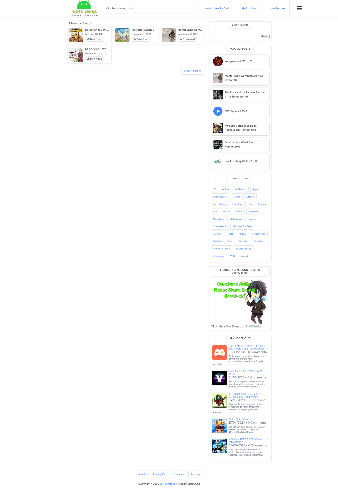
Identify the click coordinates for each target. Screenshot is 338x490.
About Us (143, 474)
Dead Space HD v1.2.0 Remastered (239, 144)
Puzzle (242, 233)
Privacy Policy (161, 474)
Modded (253, 211)
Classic (250, 196)
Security (243, 241)
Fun (250, 204)
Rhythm (217, 241)
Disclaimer (180, 474)
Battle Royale (220, 196)
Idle (215, 211)
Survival (258, 241)
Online (252, 218)
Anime (225, 189)
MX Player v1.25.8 (236, 111)
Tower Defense (221, 248)
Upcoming (218, 256)
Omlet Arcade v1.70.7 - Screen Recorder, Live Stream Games (246, 347)
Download (96, 39)
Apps (255, 189)
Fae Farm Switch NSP (144, 29)
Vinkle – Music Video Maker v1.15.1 (245, 373)
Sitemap (195, 474)
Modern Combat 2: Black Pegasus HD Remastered (240, 127)
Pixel (230, 233)
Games (262, 204)
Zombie (245, 256)
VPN (232, 256)
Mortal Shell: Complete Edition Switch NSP (244, 78)
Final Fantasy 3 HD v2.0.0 (241, 161)
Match (226, 211)
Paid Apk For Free (242, 226)
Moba (239, 211)
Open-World (220, 226)
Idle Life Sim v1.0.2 (239, 419)
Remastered (258, 233)
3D (214, 189)
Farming (237, 204)
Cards (237, 196)
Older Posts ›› (192, 70)
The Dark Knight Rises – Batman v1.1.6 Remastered (245, 94)
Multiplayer (236, 218)
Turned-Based (243, 248)
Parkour (217, 233)
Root (230, 241)
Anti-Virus (240, 189)
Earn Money (219, 204)
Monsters (218, 218)
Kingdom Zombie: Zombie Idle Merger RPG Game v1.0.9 (246, 395)
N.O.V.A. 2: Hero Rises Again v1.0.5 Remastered (248, 441)
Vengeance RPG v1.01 (238, 61)
